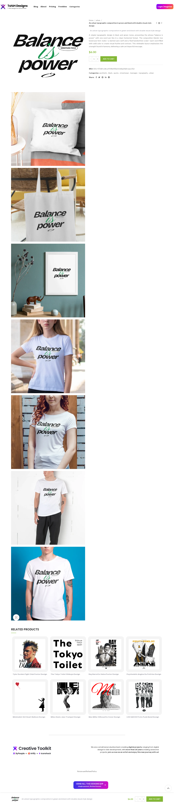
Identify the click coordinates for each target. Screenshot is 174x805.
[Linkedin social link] (105, 77)
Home (91, 20)
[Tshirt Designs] (16, 6)
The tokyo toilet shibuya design (65, 674)
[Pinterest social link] (102, 77)
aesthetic (103, 73)
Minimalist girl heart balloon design (29, 717)
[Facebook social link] (96, 77)
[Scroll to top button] (168, 788)
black (110, 73)
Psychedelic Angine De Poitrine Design (144, 674)
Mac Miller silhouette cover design (104, 717)
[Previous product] (156, 23)
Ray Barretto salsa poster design (104, 674)
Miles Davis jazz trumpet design (65, 717)
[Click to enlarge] (16, 617)
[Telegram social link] (109, 77)
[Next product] (161, 23)
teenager (133, 73)
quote (116, 73)
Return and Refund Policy (87, 771)
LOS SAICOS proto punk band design (143, 717)
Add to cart (108, 59)
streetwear (124, 73)
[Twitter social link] (99, 77)
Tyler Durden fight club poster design (30, 674)
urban (98, 20)
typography (143, 73)
